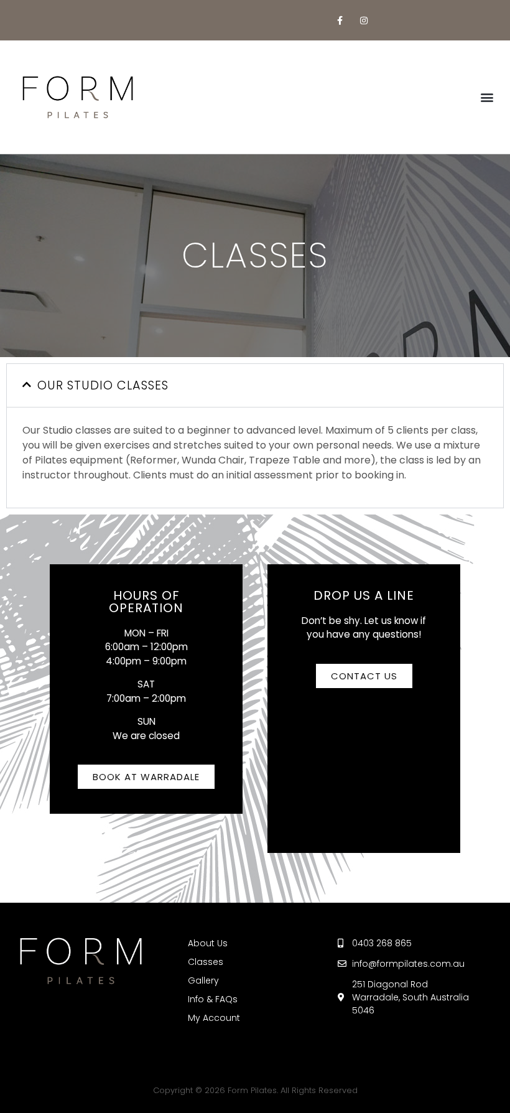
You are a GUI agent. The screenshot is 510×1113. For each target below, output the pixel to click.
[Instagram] (364, 20)
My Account (214, 1018)
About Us (208, 943)
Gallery (203, 980)
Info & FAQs (213, 999)
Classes (205, 962)
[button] (487, 97)
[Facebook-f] (340, 20)
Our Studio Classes (103, 385)
